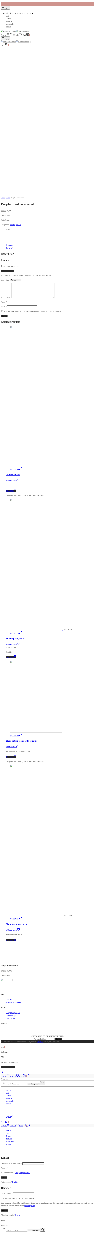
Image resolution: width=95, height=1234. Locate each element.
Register (15, 1182)
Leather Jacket (13, 474)
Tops (7, 16)
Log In (17, 1215)
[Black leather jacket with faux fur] (36, 732)
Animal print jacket (15, 638)
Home (3, 198)
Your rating (6, 280)
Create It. (40, 1042)
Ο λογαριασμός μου (13, 1013)
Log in (4, 1177)
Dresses (8, 18)
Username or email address (11, 1163)
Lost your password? (22, 1173)
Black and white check (16, 924)
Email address (7, 1194)
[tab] (50, 245)
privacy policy (29, 1206)
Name (4, 302)
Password (5, 1168)
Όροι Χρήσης (11, 999)
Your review (6, 297)
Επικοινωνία (10, 1018)
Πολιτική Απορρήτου (13, 1002)
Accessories (10, 24)
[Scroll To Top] (2, 1073)
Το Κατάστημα (11, 1015)
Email (4, 307)
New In (8, 13)
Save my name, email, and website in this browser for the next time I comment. (32, 311)
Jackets (8, 27)
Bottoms (9, 21)
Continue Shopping (8, 1067)
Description (10, 245)
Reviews (9, 248)
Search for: (5, 1079)
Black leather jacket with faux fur (21, 741)
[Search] (42, 1083)
